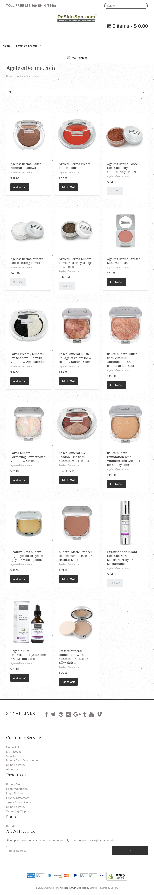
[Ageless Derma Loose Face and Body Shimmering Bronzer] (125, 134)
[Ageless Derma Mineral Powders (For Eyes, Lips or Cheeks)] (77, 229)
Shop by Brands (27, 45)
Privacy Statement (17, 797)
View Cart (12, 756)
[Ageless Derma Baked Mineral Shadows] (28, 134)
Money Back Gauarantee (22, 760)
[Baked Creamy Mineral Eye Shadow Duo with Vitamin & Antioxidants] (28, 324)
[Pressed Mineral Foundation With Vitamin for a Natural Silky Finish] (77, 621)
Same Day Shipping (18, 811)
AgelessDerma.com (28, 76)
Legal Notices (14, 793)
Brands (10, 826)
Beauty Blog (13, 784)
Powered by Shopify (108, 888)
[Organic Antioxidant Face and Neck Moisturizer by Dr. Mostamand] (125, 522)
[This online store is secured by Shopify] (116, 876)
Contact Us (13, 747)
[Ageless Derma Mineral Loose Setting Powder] (28, 229)
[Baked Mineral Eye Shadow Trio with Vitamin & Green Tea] (77, 423)
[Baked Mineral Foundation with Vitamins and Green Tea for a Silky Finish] (125, 423)
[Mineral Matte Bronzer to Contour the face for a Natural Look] (77, 522)
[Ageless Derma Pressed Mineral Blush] (125, 229)
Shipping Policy (15, 764)
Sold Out (115, 191)
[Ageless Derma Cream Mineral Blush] (77, 134)
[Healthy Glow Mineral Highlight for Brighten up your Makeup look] (28, 522)
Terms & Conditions (18, 802)
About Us (12, 769)
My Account (13, 751)
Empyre (93, 888)
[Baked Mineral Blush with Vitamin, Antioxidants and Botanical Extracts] (125, 324)
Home (6, 45)
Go (130, 850)
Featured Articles (17, 788)
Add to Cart (19, 187)
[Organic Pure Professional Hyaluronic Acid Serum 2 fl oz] (28, 621)
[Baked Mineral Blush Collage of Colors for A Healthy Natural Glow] (77, 324)
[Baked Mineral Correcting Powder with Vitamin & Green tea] (28, 423)
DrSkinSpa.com (51, 888)
